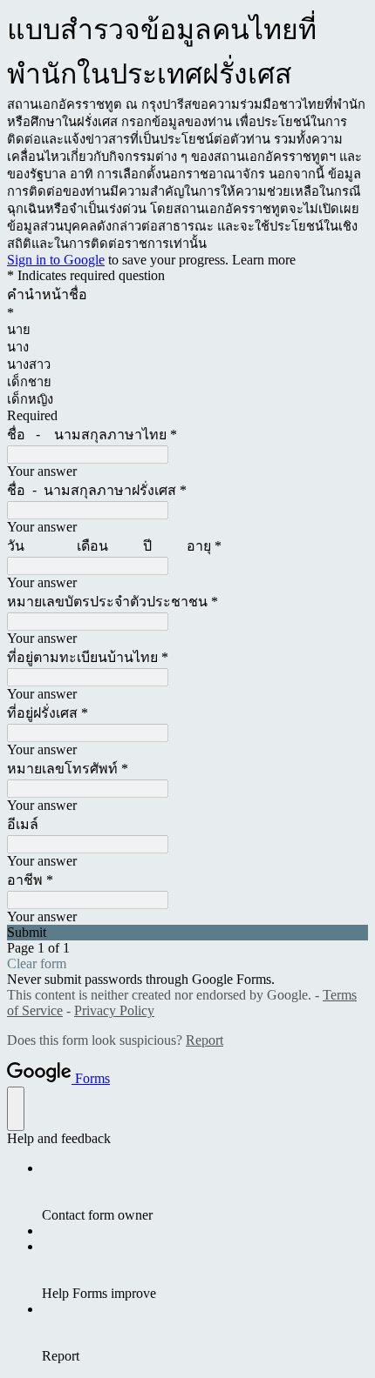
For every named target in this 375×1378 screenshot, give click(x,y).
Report (204, 1040)
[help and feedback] (15, 1109)
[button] (187, 932)
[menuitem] (205, 1192)
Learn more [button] (264, 259)
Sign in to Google (56, 259)
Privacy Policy (114, 1010)
